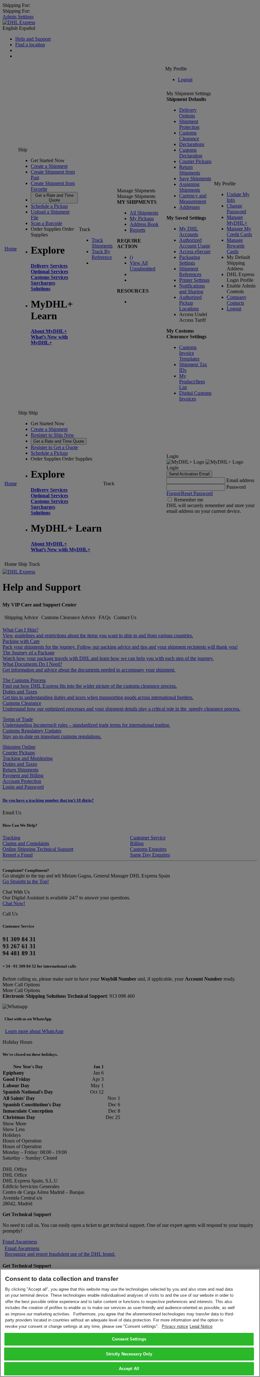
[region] (130, 1323)
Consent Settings (129, 1339)
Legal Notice (201, 1326)
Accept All (129, 1368)
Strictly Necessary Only (129, 1354)
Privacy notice (175, 1326)
